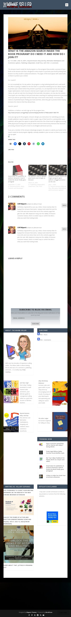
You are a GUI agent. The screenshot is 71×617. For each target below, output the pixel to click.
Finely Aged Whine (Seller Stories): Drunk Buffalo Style (55, 452)
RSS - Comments (45, 340)
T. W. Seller (13, 61)
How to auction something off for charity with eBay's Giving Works (55, 445)
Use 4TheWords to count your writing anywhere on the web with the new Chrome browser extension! (18, 493)
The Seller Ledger (43, 418)
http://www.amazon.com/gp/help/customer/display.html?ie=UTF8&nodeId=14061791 (33, 113)
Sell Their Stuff (24, 383)
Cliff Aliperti (21, 204)
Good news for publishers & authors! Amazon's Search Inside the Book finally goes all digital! (55, 468)
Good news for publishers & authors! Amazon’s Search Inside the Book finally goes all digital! (17, 179)
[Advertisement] (35, 595)
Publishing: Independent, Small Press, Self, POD (35, 63)
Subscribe (35, 324)
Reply (64, 205)
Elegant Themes (32, 612)
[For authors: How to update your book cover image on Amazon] (37, 170)
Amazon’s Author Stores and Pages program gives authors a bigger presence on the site (58, 179)
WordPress (48, 612)
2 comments (54, 63)
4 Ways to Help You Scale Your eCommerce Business (56, 476)
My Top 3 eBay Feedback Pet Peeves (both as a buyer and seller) (55, 459)
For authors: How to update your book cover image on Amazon (37, 178)
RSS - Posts (43, 334)
